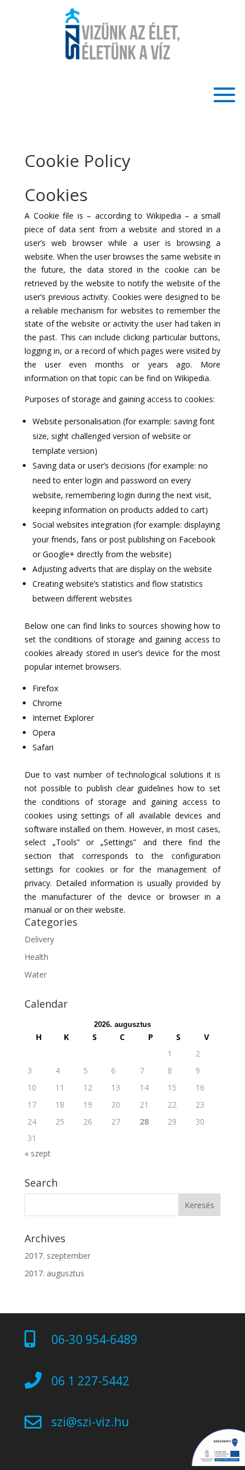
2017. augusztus (54, 1273)
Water (35, 974)
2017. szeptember (57, 1255)
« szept (37, 1153)
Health (36, 956)
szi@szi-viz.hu (90, 1422)
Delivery (39, 939)
